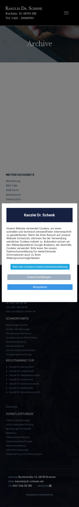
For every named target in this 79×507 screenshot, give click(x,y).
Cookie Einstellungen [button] (39, 277)
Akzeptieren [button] (40, 287)
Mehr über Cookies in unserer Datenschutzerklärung (40, 266)
